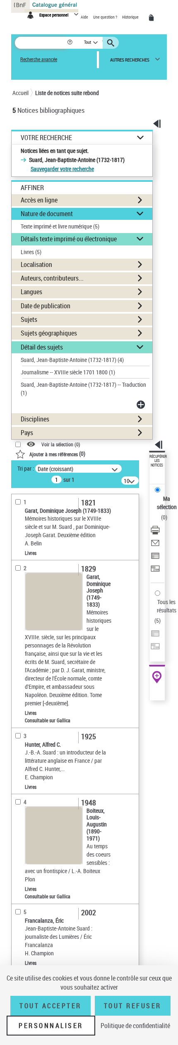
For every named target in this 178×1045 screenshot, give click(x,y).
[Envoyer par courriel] (155, 544)
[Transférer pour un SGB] (155, 569)
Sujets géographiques (49, 333)
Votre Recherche (46, 137)
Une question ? (105, 17)
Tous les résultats (166, 606)
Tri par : (25, 468)
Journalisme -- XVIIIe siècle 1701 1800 (68, 372)
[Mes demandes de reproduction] (153, 18)
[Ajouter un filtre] (142, 404)
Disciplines (35, 419)
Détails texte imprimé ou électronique (69, 238)
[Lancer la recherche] (112, 43)
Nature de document (47, 213)
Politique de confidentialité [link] (135, 1025)
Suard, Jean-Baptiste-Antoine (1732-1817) (72, 360)
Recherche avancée (38, 59)
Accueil (20, 93)
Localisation (36, 264)
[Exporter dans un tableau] (155, 556)
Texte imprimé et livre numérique (60, 226)
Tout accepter (50, 1005)
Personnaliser (51, 1025)
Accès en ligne (39, 200)
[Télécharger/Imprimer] (155, 531)
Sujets (29, 319)
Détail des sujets (42, 347)
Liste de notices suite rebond (67, 93)
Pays (27, 432)
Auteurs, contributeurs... (52, 278)
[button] (71, 43)
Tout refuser (132, 1005)
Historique (131, 17)
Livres (31, 252)
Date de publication (45, 305)
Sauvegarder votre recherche (62, 169)
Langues (31, 291)
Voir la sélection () (60, 444)
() (57, 453)
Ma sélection (167, 503)
